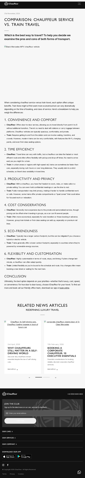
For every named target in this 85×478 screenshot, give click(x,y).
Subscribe (20, 421)
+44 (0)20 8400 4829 (75, 394)
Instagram (3, 465)
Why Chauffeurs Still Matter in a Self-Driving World (22, 350)
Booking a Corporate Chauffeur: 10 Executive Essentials (61, 351)
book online (64, 288)
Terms (4, 474)
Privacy (12, 474)
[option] (22, 347)
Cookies (21, 474)
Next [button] (55, 377)
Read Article (12, 369)
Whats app (79, 472)
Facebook (7, 465)
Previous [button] (29, 377)
